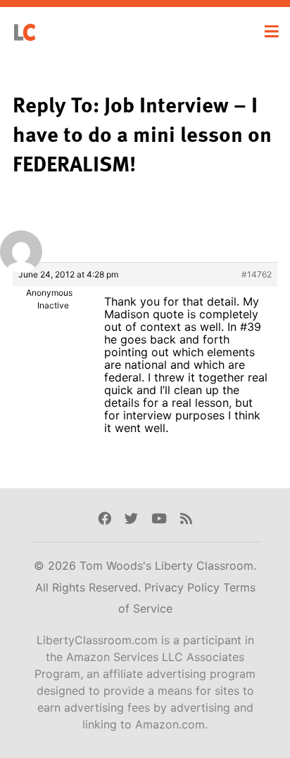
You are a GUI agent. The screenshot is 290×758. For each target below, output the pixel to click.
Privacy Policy (183, 587)
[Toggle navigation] (272, 31)
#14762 (256, 274)
